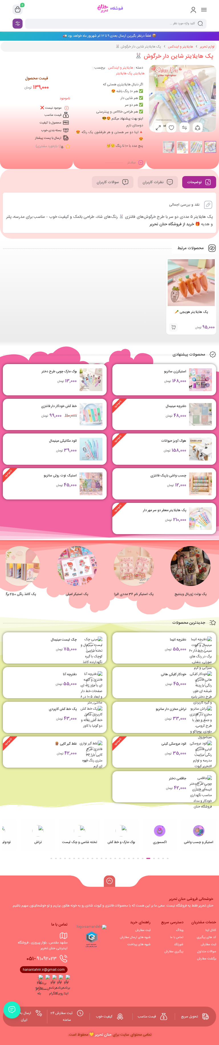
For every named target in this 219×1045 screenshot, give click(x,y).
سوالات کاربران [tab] (108, 182)
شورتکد (178, 944)
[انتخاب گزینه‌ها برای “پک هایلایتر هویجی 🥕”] (173, 327)
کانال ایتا (210, 930)
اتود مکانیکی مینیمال (63, 441)
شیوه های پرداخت (139, 944)
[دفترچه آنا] (91, 699)
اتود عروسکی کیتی (173, 744)
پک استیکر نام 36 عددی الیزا (133, 594)
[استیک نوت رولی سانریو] (91, 483)
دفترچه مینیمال (176, 406)
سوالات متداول (206, 951)
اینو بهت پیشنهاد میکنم (127, 118)
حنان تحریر (103, 1035)
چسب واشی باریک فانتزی (168, 475)
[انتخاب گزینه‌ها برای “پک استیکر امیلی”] (77, 575)
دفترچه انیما (178, 640)
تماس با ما (176, 937)
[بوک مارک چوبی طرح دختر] (91, 379)
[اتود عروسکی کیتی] (200, 755)
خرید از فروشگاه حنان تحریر (172, 224)
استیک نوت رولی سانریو (60, 475)
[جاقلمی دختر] (200, 792)
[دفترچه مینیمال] (200, 414)
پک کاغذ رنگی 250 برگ (20, 594)
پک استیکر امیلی (77, 594)
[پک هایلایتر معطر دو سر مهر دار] (200, 518)
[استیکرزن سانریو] (200, 379)
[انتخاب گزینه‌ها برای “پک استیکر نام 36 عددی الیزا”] (134, 575)
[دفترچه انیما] (200, 654)
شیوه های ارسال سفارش (135, 937)
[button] (191, 575)
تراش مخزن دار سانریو (171, 709)
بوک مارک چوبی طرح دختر (59, 371)
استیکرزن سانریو (175, 371)
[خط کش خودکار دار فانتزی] (91, 414)
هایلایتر (139, 73)
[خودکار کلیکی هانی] (200, 688)
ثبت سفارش (208, 944)
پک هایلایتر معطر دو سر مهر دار (164, 510)
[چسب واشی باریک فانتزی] (200, 483)
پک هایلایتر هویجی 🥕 (191, 312)
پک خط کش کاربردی (63, 709)
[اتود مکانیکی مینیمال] (91, 449)
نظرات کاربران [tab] (154, 182)
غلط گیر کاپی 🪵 (66, 744)
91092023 (41, 959)
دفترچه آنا (70, 674)
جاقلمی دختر (177, 778)
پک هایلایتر (124, 73)
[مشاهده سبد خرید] (17, 10)
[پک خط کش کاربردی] (91, 717)
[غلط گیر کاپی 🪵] (91, 755)
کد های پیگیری (206, 937)
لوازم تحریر (207, 46)
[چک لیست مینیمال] (91, 651)
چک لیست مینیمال (64, 640)
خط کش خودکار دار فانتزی (59, 406)
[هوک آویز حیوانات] (200, 449)
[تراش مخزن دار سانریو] (200, 723)
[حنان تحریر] (109, 9)
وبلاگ (179, 930)
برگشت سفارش (206, 958)
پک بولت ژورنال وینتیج (190, 594)
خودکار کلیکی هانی (173, 674)
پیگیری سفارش (173, 951)
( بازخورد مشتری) (48, 146)
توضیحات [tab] (195, 182)
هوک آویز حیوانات (173, 441)
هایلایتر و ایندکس (180, 46)
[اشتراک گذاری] (197, 127)
